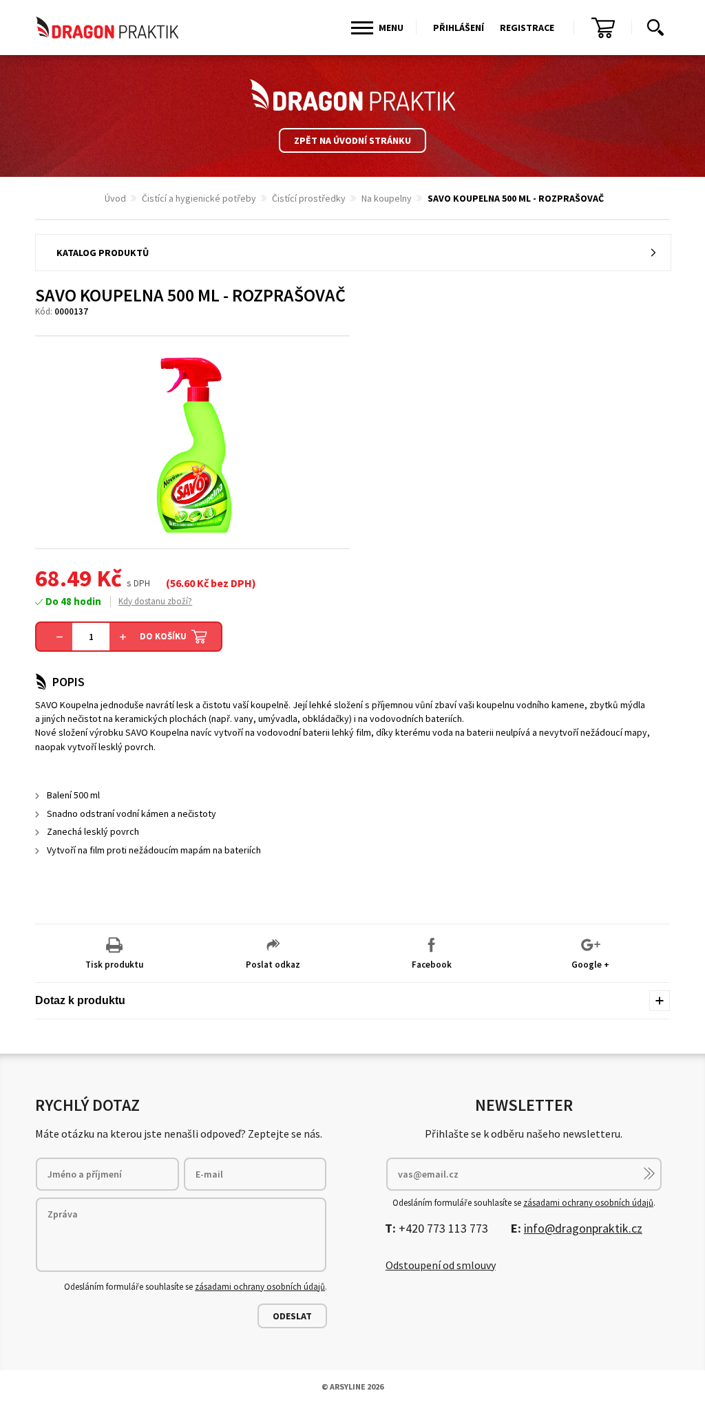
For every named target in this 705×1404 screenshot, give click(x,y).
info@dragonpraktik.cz (583, 1228)
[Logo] (352, 95)
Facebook (432, 964)
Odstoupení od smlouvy (441, 1265)
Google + (590, 964)
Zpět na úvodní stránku (352, 140)
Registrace (527, 27)
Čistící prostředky (309, 198)
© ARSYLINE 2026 (352, 1386)
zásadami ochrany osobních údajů (260, 1287)
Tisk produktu (114, 964)
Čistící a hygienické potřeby (199, 198)
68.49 (63, 578)
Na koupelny (386, 198)
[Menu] (362, 28)
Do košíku (163, 636)
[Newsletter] (649, 1173)
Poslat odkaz (273, 964)
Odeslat (292, 1316)
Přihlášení (458, 27)
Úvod (115, 198)
